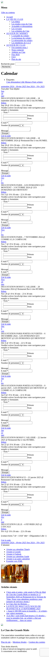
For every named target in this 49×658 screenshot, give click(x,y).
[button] (5, 545)
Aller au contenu (8, 12)
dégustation (16, 82)
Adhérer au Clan (18, 52)
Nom (29, 118)
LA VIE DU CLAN (14, 19)
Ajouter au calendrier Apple (17, 556)
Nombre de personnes (10, 125)
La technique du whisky (21, 38)
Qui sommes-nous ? (19, 47)
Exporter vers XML (14, 561)
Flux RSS (15, 54)
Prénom (30, 116)
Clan (8, 82)
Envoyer (5, 133)
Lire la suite (6, 136)
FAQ (13, 57)
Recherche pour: (8, 64)
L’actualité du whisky (20, 36)
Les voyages (16, 29)
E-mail (4, 123)
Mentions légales (20, 642)
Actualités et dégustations (21, 26)
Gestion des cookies (37, 642)
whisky (40, 82)
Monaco (28, 82)
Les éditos (15, 22)
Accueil (9, 17)
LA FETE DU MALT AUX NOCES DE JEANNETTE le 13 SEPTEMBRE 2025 (23, 607)
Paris (34, 82)
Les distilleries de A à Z (21, 43)
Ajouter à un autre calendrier (18, 559)
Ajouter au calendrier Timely (18, 549)
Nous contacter (17, 50)
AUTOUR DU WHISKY (17, 33)
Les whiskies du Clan (20, 31)
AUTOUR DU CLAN (15, 45)
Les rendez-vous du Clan (21, 24)
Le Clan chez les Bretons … (18, 604)
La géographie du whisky (22, 40)
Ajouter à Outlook (13, 554)
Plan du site (16, 59)
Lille (23, 82)
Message (4, 131)
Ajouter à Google (13, 552)
